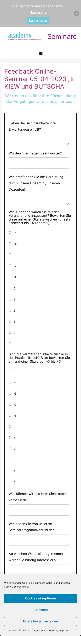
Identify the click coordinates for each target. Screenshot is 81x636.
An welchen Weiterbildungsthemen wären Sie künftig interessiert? (36, 557)
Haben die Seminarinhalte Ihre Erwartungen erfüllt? (32, 126)
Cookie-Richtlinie (19, 630)
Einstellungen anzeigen (40, 621)
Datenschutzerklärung (45, 630)
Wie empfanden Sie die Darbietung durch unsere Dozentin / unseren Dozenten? (36, 183)
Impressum (66, 630)
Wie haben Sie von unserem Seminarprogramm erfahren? (31, 527)
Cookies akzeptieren (40, 598)
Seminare (62, 36)
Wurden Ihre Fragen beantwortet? (35, 153)
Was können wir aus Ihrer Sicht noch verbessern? (37, 497)
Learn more (38, 20)
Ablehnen (40, 610)
